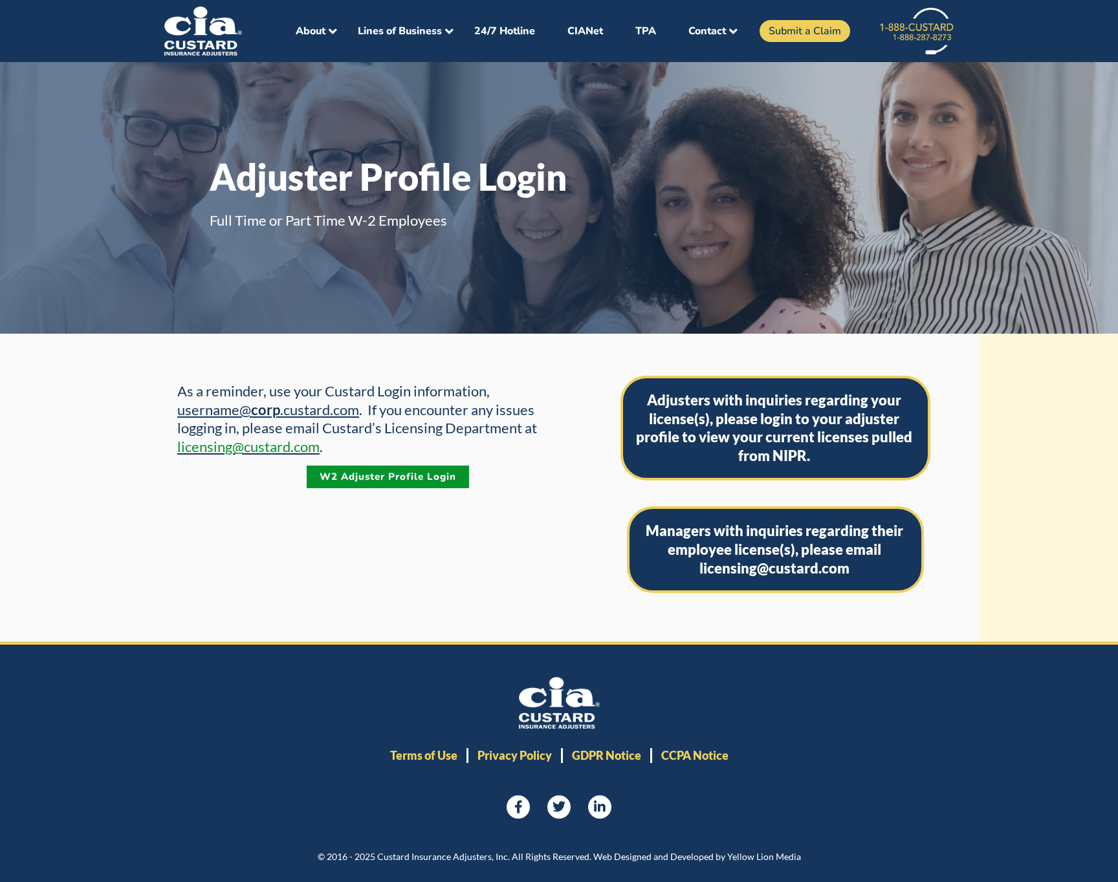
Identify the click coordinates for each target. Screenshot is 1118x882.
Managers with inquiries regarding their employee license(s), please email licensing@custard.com (774, 549)
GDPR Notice (606, 755)
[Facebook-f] (518, 807)
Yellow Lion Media (764, 856)
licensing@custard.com (248, 446)
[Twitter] (559, 807)
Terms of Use (423, 755)
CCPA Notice (695, 755)
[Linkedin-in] (599, 807)
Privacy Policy (514, 755)
